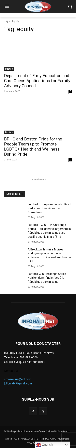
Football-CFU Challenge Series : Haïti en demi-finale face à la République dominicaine (47, 277)
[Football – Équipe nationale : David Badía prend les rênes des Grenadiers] (14, 209)
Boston (9, 68)
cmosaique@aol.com (17, 379)
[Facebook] (33, 411)
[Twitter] (43, 411)
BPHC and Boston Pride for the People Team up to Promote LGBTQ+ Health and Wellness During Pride (33, 147)
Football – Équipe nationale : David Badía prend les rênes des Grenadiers (49, 208)
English (47, 444)
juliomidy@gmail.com (18, 383)
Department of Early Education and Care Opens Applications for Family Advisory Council (37, 80)
